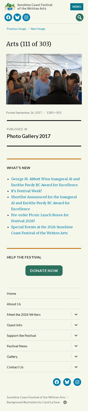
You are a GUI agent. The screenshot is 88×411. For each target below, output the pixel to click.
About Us (14, 304)
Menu (76, 6)
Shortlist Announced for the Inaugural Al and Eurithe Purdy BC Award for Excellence (44, 203)
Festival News (17, 346)
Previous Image (16, 28)
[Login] (65, 402)
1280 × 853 (54, 112)
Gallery (12, 356)
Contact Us (15, 367)
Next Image (38, 28)
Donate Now (44, 270)
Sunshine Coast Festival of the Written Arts (34, 6)
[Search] (80, 17)
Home (11, 293)
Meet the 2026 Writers (24, 314)
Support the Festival (21, 335)
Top (80, 406)
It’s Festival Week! (26, 191)
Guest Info (14, 325)
